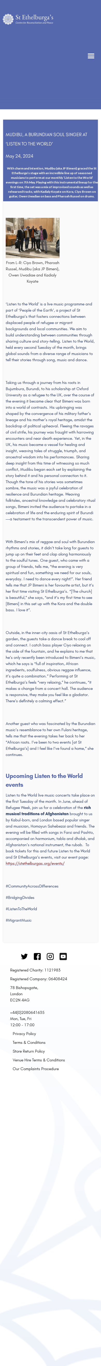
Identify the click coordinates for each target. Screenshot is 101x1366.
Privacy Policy (24, 1033)
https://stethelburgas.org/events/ (35, 863)
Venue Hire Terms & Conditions (39, 1059)
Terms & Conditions (29, 1042)
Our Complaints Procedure (36, 1068)
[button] (91, 54)
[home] (28, 54)
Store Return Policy (29, 1051)
